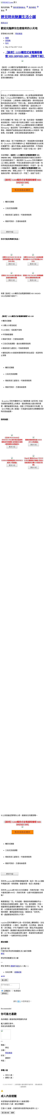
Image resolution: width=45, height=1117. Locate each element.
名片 (7, 43)
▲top (3, 976)
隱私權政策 (38, 1084)
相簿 (7, 38)
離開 (12, 1113)
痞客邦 (13, 966)
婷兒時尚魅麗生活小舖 (18, 17)
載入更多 (4, 980)
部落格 (7, 40)
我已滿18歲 (5, 1113)
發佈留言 (4, 993)
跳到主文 (4, 23)
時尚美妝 (18, 34)
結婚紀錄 (17, 972)
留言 (18, 966)
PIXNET (10, 1084)
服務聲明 (23, 1087)
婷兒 (2, 954)
